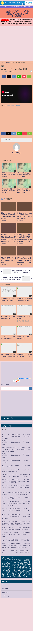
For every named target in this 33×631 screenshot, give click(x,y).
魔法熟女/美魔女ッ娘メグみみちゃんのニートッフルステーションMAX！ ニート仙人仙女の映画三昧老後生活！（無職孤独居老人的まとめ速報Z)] (16, 449)
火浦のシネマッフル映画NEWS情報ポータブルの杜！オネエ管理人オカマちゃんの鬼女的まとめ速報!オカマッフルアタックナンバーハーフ (16, 503)
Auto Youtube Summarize (14, 105)
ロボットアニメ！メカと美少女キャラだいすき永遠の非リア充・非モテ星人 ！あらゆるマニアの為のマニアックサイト (16, 487)
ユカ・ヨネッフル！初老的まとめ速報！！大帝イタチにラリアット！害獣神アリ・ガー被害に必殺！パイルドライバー (16, 510)
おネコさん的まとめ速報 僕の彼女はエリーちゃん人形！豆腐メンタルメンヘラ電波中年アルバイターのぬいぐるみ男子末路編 (16, 436)
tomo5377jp (16, 153)
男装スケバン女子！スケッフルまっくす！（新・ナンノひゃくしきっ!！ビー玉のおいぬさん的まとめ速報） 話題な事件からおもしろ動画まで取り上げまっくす (16, 481)
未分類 (2, 66)
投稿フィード (5, 588)
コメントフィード (6, 592)
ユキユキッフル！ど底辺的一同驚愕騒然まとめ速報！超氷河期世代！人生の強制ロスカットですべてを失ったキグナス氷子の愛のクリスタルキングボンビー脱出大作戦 (16, 545)
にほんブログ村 (5, 384)
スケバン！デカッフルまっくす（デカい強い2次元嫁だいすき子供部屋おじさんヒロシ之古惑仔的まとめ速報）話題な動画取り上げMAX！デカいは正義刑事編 (16, 523)
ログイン (4, 584)
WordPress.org (5, 595)
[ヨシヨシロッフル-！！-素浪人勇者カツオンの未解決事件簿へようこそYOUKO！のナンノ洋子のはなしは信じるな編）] (16, 534)
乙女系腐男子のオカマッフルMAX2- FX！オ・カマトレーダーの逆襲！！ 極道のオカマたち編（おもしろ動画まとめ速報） (16, 442)
